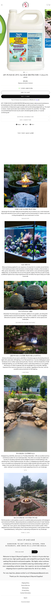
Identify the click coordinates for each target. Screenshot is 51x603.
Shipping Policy (25, 583)
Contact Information (25, 593)
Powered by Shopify (25, 601)
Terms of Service (25, 585)
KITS (25, 470)
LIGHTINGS (25, 372)
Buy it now (25, 96)
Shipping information (25, 116)
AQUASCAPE (25, 218)
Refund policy (25, 588)
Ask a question (25, 119)
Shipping (20, 83)
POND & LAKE (25, 532)
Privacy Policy (25, 590)
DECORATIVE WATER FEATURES (25, 322)
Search (25, 597)
